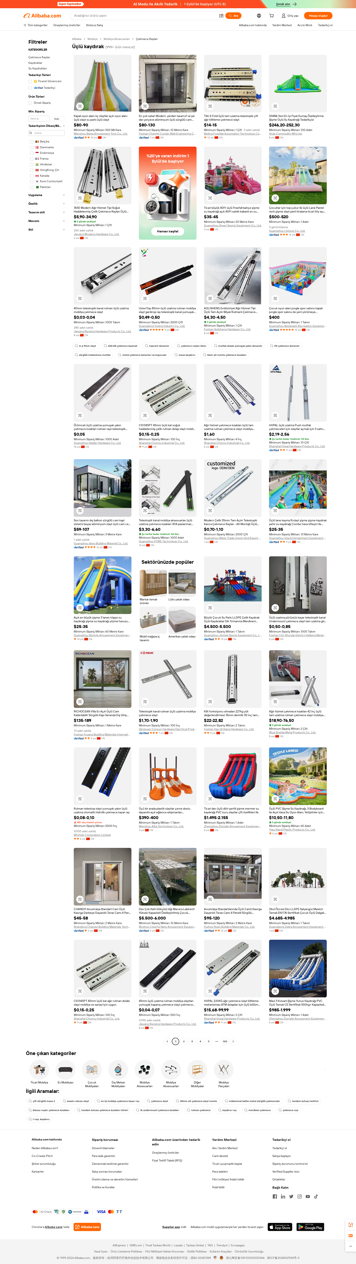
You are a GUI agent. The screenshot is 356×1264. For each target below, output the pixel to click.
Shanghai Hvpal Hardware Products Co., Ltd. (297, 446)
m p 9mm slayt (87, 345)
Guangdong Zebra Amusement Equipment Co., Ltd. (298, 926)
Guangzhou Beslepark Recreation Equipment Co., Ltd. (298, 326)
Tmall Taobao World (157, 1245)
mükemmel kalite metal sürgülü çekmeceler (254, 1101)
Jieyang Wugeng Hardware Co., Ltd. (96, 234)
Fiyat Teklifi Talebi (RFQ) (167, 1160)
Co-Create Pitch (42, 1156)
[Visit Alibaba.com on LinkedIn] (283, 1196)
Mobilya (92, 39)
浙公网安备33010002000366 (245, 1257)
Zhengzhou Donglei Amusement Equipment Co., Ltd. (233, 826)
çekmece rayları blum (193, 345)
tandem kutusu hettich (305, 1101)
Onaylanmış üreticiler (165, 1152)
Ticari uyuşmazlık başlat (227, 1163)
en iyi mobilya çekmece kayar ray (120, 1101)
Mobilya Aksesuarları (117, 39)
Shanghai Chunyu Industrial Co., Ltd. (162, 443)
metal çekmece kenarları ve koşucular (144, 355)
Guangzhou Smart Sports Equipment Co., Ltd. (232, 225)
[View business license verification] (215, 1258)
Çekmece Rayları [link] (147, 39)
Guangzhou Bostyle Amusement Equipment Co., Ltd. (102, 635)
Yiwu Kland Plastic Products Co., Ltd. (292, 829)
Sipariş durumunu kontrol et (290, 1163)
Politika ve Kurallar (103, 1187)
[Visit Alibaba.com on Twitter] (291, 1196)
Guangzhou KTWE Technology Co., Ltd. (163, 541)
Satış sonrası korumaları (107, 1171)
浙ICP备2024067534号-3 (283, 1257)
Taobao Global (195, 1245)
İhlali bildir (218, 1187)
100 (225, 1041)
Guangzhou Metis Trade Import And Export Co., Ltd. (233, 538)
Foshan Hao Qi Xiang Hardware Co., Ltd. (229, 729)
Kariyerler (38, 1171)
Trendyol (221, 1245)
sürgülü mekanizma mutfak (94, 355)
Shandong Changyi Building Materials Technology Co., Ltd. (102, 926)
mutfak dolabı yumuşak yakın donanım (240, 345)
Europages (238, 1245)
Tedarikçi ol (279, 1148)
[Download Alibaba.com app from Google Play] (310, 1227)
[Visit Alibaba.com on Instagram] (299, 1196)
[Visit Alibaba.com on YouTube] (307, 1196)
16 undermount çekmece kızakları (159, 1110)
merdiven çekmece (259, 1110)
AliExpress (119, 1245)
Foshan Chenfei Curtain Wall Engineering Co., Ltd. (168, 133)
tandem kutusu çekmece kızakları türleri (104, 1110)
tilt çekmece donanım (287, 345)
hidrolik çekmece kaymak (122, 345)
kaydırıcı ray (229, 1110)
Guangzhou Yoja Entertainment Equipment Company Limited (298, 538)
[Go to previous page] (167, 1041)
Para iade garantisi (103, 1156)
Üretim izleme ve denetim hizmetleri (115, 1179)
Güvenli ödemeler (103, 1148)
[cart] (272, 16)
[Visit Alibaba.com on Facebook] (274, 1196)
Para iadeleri (220, 1171)
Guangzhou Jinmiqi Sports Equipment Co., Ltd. (233, 635)
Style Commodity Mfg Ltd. (285, 133)
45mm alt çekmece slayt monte (198, 1101)
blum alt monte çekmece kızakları (226, 355)
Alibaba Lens (53, 1227)
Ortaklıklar (278, 1179)
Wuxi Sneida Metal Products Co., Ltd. (292, 732)
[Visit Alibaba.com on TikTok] (316, 1196)
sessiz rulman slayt (78, 1101)
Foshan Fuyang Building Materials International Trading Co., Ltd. (102, 734)
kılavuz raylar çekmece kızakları (51, 1110)
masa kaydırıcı (187, 355)
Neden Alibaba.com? (45, 1148)
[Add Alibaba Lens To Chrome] (87, 1227)
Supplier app (171, 1227)
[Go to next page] (233, 1041)
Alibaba (76, 39)
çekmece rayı (290, 1110)
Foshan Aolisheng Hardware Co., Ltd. (227, 329)
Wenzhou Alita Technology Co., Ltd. (161, 826)
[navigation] (46, 541)
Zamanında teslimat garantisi (110, 1163)
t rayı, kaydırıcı (41, 1119)
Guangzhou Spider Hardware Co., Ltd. (97, 443)
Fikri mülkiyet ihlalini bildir (228, 1179)
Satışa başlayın (281, 1156)
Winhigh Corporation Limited (92, 835)
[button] (221, 15)
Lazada (178, 1245)
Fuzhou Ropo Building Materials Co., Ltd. (229, 926)
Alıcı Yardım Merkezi (225, 1148)
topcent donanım (159, 345)
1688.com (135, 1245)
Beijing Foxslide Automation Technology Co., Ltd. (233, 133)
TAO (210, 1245)
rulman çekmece (201, 1110)
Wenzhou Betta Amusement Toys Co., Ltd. (101, 133)
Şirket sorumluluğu (44, 1163)
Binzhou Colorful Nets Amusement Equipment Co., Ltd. (168, 926)
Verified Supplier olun (286, 1171)
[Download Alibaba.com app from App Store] (280, 1227)
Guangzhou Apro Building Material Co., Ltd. (101, 543)
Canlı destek (220, 1156)
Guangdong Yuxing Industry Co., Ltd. (162, 326)
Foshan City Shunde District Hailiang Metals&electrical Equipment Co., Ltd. (298, 635)
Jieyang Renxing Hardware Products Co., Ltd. (102, 331)
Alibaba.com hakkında (47, 1139)
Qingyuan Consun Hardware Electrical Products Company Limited (168, 729)
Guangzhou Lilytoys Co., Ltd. (287, 230)
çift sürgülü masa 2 (44, 1101)
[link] (350, 1225)
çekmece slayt (159, 1101)
